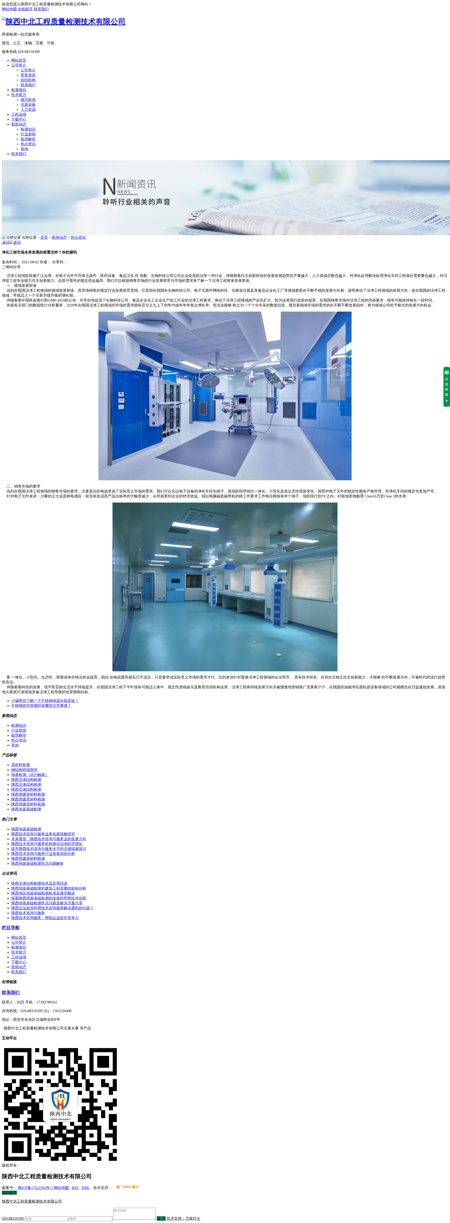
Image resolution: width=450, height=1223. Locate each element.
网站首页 (18, 60)
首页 (44, 237)
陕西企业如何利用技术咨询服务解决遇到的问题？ (52, 908)
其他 (24, 149)
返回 (5, 242)
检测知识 (28, 129)
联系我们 (41, 9)
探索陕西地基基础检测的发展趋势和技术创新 (48, 898)
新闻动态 (18, 124)
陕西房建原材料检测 (28, 794)
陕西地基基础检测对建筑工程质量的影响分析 (48, 888)
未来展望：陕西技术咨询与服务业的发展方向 (48, 839)
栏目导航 (11, 927)
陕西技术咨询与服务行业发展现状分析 (43, 854)
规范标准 (28, 100)
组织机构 (28, 80)
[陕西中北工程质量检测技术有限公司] (64, 21)
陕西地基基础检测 (26, 809)
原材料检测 (20, 765)
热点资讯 (28, 144)
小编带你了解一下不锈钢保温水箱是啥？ (45, 701)
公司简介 (18, 65)
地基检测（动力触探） (30, 775)
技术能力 (18, 95)
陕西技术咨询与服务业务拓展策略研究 (43, 834)
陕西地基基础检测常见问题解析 (37, 863)
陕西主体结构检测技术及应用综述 (39, 883)
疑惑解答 (28, 139)
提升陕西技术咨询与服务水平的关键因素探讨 (48, 849)
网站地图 (9, 9)
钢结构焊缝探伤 (24, 770)
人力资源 (28, 110)
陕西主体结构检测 (26, 780)
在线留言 (25, 9)
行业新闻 (28, 134)
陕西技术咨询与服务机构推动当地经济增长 (46, 844)
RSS (75, 1188)
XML (85, 1188)
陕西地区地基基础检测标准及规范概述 (43, 893)
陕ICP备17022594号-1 (35, 1188)
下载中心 (18, 119)
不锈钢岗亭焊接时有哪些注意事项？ (41, 706)
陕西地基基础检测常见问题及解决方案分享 (46, 903)
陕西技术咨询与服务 (28, 913)
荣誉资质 (28, 75)
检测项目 (18, 90)
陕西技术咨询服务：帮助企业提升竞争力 (45, 918)
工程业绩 (18, 114)
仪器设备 (28, 105)
